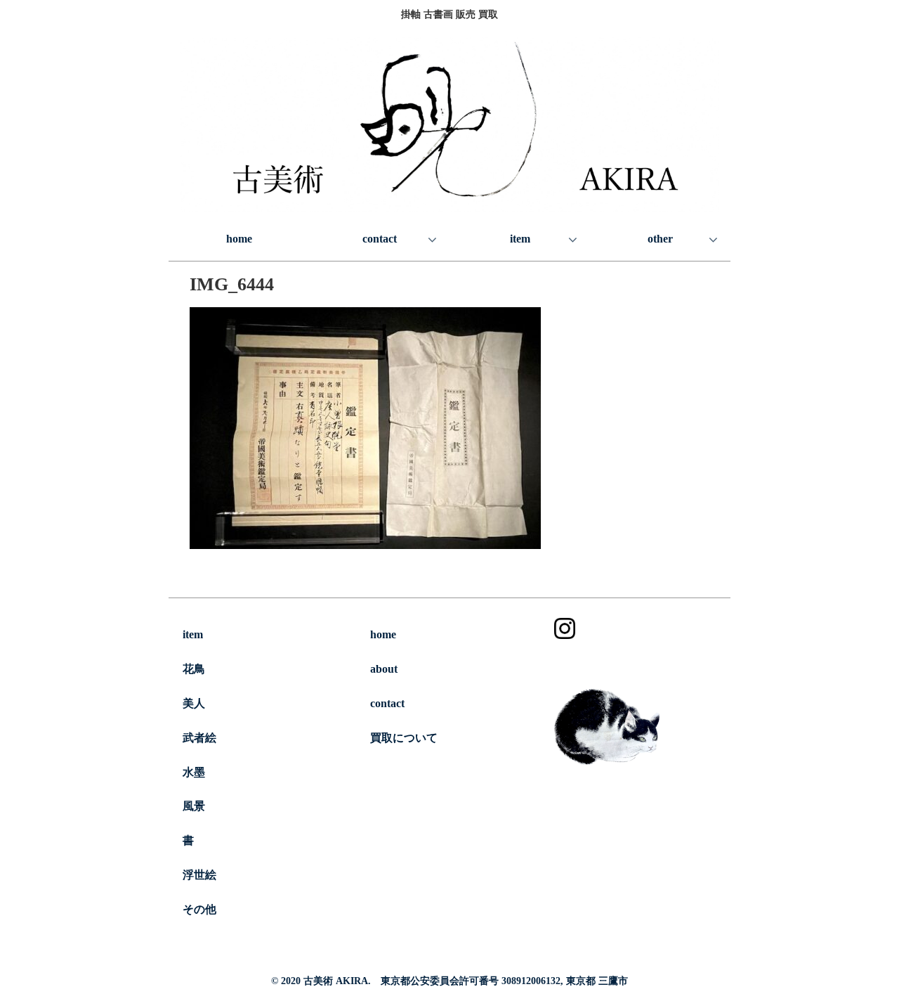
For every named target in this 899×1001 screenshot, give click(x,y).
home (383, 634)
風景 (194, 806)
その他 (199, 909)
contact (387, 703)
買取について (404, 738)
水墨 (194, 772)
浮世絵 (199, 875)
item (193, 634)
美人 (194, 703)
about (384, 669)
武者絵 (199, 738)
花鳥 (194, 669)
